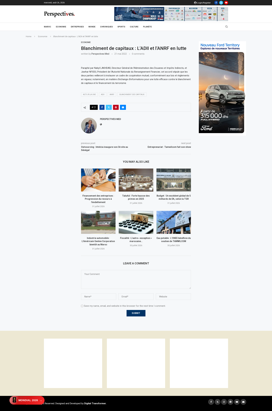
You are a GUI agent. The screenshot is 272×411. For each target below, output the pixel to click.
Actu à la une (89, 94)
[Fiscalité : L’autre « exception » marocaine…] (136, 222)
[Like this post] (95, 107)
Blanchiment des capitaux (131, 94)
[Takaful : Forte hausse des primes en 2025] (136, 180)
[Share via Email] (123, 107)
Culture (134, 27)
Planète (147, 27)
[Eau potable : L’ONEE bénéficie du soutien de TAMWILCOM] (173, 222)
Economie (61, 27)
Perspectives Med (100, 54)
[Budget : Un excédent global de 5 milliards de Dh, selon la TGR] (173, 180)
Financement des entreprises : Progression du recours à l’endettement (98, 198)
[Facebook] (216, 3)
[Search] (226, 26)
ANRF (112, 94)
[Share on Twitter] (109, 107)
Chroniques (106, 27)
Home (28, 36)
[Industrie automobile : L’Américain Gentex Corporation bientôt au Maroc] (98, 222)
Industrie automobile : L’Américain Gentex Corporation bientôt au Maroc (98, 241)
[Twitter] (221, 3)
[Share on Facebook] (102, 107)
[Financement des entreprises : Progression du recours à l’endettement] (98, 180)
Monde (91, 27)
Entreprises (77, 27)
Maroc (47, 27)
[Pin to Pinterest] (116, 107)
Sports (121, 27)
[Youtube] (226, 3)
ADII (102, 94)
